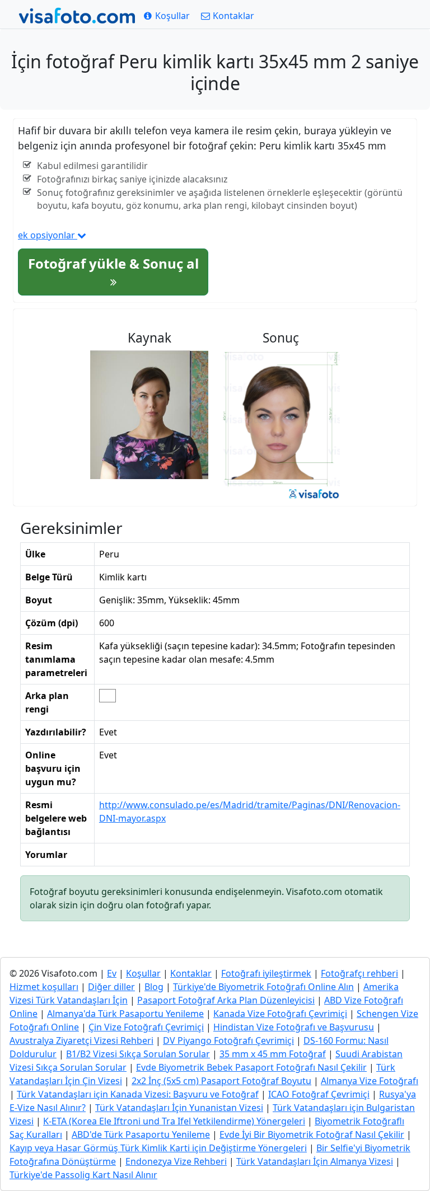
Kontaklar (191, 973)
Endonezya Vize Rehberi (176, 1161)
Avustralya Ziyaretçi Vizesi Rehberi (81, 1040)
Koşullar (143, 973)
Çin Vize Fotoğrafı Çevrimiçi (146, 1027)
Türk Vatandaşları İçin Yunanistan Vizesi (179, 1107)
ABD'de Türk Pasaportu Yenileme (141, 1134)
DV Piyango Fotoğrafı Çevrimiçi (228, 1040)
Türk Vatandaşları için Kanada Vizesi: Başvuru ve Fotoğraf (138, 1094)
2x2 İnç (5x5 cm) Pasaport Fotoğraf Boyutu (221, 1081)
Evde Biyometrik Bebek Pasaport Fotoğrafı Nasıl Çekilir (251, 1067)
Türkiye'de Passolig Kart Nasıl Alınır (83, 1175)
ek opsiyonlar (47, 235)
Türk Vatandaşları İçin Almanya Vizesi (314, 1161)
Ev (111, 973)
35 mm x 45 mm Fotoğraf (272, 1054)
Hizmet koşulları (44, 987)
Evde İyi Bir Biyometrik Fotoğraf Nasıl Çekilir (311, 1134)
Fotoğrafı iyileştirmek (266, 973)
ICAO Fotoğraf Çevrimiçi (319, 1094)
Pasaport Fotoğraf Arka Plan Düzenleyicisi (226, 1000)
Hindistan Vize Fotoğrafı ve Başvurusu (293, 1027)
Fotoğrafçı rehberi (359, 973)
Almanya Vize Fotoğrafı (369, 1081)
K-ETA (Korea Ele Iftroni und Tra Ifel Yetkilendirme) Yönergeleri (174, 1121)
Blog (153, 987)
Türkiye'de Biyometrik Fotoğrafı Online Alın (263, 987)
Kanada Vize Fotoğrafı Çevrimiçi (280, 1013)
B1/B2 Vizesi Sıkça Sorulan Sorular (138, 1054)
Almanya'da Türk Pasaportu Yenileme (125, 1013)
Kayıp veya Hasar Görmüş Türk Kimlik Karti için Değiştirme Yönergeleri (158, 1148)
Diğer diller (111, 987)
